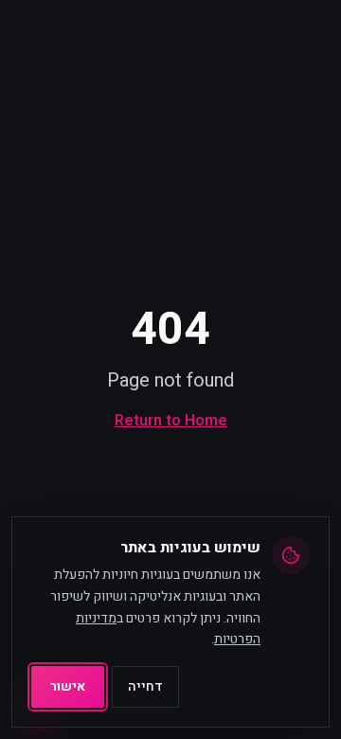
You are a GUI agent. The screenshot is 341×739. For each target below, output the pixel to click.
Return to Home (171, 420)
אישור (67, 686)
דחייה (145, 686)
